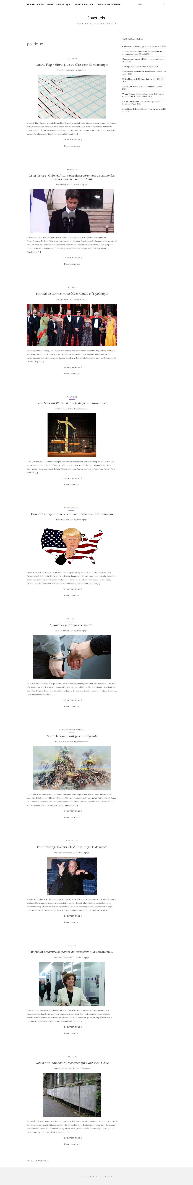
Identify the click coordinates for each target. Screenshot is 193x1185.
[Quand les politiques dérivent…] (72, 657)
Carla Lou (82, 70)
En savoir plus (72, 140)
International (71, 508)
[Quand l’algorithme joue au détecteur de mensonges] (72, 96)
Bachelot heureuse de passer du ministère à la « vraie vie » (72, 952)
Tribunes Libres (35, 5)
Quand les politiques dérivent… (72, 625)
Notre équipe (81, 185)
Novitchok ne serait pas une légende (72, 736)
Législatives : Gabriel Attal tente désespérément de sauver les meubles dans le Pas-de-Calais (72, 177)
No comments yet (72, 146)
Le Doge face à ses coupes (134, 66)
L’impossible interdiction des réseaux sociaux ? (142, 71)
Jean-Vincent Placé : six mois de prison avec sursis (72, 403)
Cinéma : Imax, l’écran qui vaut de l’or (138, 46)
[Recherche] (164, 4)
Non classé (72, 58)
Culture (71, 287)
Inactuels (96, 18)
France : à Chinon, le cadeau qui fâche (138, 86)
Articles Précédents (38, 1161)
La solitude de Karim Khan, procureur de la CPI (143, 109)
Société (72, 946)
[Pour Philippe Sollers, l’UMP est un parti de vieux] (72, 876)
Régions (71, 169)
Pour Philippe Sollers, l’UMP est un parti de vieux (72, 847)
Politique (72, 397)
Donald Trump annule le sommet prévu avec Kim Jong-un (72, 514)
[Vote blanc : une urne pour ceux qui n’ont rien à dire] (72, 1095)
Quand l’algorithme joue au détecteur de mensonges (72, 65)
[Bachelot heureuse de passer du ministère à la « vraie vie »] (72, 984)
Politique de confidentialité (103, 1177)
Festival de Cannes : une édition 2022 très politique (72, 294)
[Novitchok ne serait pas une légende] (72, 768)
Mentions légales (86, 1177)
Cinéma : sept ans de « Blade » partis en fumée (142, 59)
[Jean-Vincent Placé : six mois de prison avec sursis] (72, 435)
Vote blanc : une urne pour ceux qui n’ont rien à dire (72, 1063)
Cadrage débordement (109, 5)
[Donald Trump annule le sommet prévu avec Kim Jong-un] (72, 546)
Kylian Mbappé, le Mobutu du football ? (139, 79)
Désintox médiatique (59, 5)
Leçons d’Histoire (83, 5)
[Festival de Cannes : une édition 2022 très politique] (72, 325)
